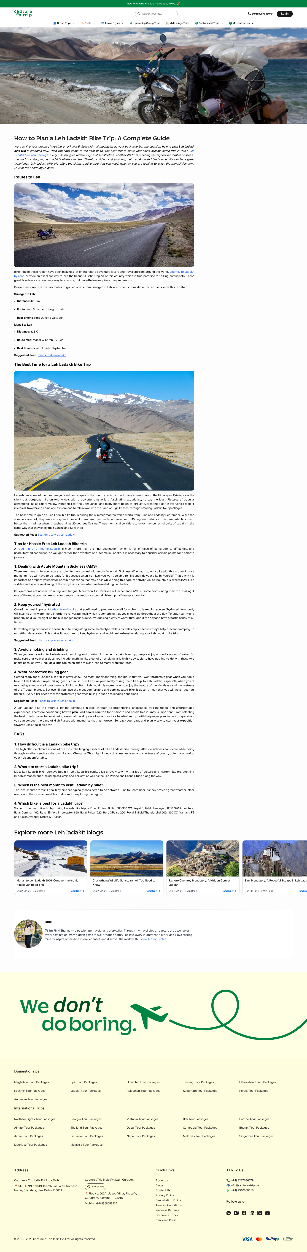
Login (285, 13)
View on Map (97, 1187)
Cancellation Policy (168, 1200)
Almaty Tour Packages (29, 1127)
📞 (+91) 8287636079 (240, 1180)
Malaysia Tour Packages (87, 1145)
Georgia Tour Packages (86, 1119)
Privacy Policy (165, 1195)
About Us (162, 1180)
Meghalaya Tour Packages (31, 1082)
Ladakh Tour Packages (86, 1091)
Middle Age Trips (177, 23)
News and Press (166, 1220)
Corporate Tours (167, 1215)
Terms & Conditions (169, 1205)
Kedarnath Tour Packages (200, 1091)
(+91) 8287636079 (262, 14)
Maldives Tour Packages (199, 1136)
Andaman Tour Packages (30, 1099)
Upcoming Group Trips (145, 23)
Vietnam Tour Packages (142, 1119)
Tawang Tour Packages (198, 1082)
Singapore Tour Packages (256, 1136)
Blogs (159, 1185)
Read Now (76, 891)
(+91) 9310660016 (242, 1190)
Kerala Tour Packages (253, 1091)
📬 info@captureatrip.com (243, 1185)
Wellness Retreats (167, 1210)
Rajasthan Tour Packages (143, 1091)
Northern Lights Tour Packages (34, 1119)
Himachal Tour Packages (143, 1082)
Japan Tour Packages (28, 1136)
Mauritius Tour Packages (30, 1145)
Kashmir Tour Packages (29, 1091)
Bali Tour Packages (195, 1119)
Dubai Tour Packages (141, 1127)
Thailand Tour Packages (86, 1127)
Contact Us (163, 1190)
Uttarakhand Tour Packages (257, 1082)
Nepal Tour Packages (141, 1136)
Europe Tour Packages (254, 1119)
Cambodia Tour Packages (200, 1127)
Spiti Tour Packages (84, 1082)
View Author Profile (153, 939)
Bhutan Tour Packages (254, 1127)
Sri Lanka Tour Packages (87, 1136)
